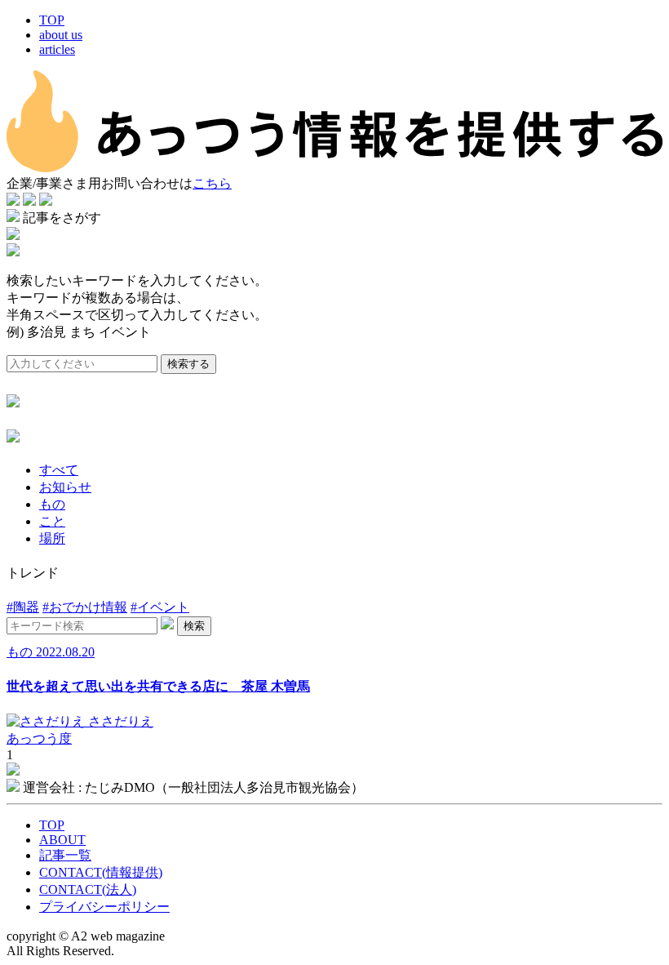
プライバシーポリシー (104, 907)
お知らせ (65, 487)
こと (52, 521)
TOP (51, 20)
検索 (194, 626)
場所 (52, 538)
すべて (58, 470)
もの (52, 504)
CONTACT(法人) (87, 889)
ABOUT (62, 840)
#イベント (160, 607)
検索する (188, 364)
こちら (212, 183)
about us (60, 35)
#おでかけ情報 (84, 607)
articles (57, 49)
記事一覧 (65, 855)
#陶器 (23, 607)
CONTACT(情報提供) (100, 872)
